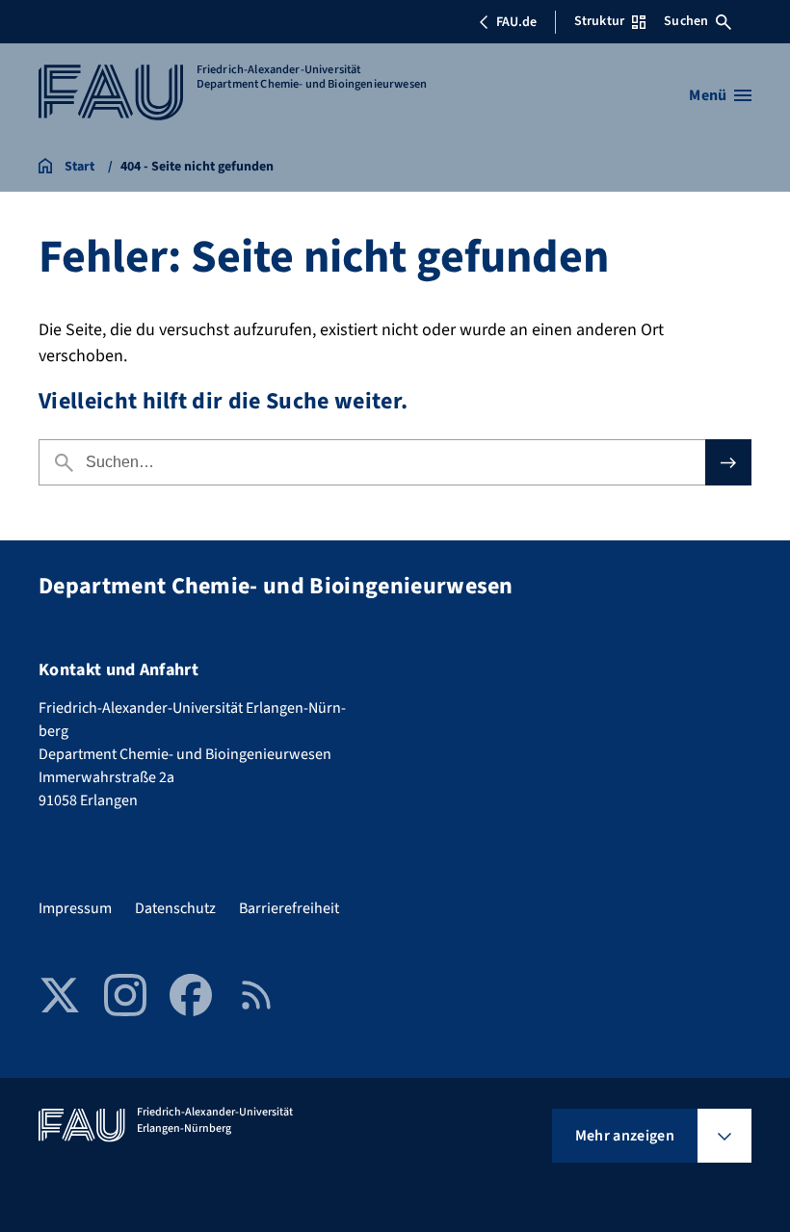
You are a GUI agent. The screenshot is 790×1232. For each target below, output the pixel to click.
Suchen (686, 21)
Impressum (75, 908)
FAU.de (516, 22)
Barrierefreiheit (289, 908)
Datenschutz (175, 908)
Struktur (599, 21)
